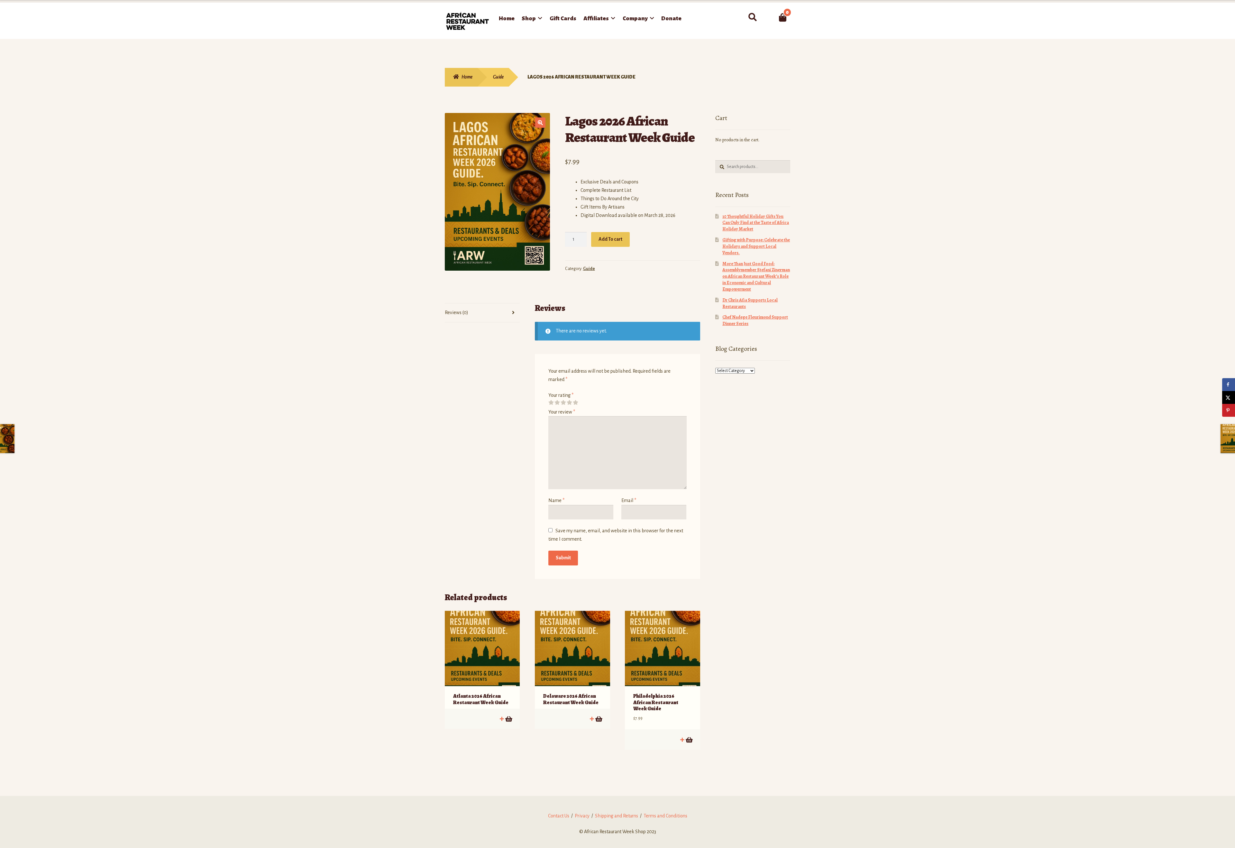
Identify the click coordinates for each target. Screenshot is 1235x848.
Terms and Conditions (665, 815)
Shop (529, 18)
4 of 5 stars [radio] (569, 402)
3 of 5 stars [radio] (563, 402)
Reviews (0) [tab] (456, 312)
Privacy (582, 815)
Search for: (752, 17)
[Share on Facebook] (1228, 384)
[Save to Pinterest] (1228, 410)
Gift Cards (563, 18)
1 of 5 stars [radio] (550, 402)
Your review (561, 412)
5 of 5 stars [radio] (575, 402)
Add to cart (508, 719)
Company (635, 18)
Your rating (560, 395)
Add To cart (610, 239)
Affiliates (596, 18)
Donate (671, 18)
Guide (498, 76)
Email (628, 500)
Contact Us (558, 815)
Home (507, 18)
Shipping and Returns (616, 815)
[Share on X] (1228, 397)
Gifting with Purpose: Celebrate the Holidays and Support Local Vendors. (756, 246)
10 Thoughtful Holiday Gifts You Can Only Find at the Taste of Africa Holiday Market (755, 222)
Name (556, 500)
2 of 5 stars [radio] (557, 402)
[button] (540, 122)
